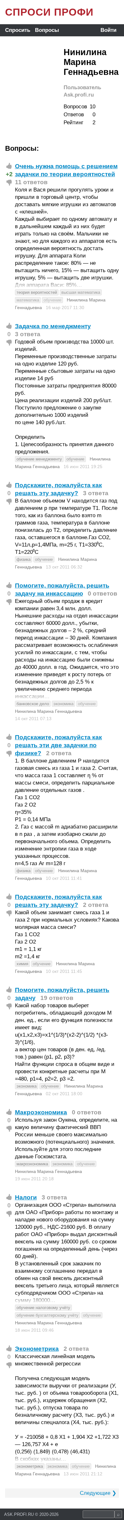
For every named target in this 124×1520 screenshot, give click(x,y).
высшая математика (80, 292)
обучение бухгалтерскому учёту (48, 1315)
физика (24, 559)
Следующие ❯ (98, 1493)
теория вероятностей (37, 292)
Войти (108, 30)
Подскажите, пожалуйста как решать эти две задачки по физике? (58, 745)
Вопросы (47, 30)
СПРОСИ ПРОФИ (49, 12)
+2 (9, 174)
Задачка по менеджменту (53, 326)
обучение (52, 300)
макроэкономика (32, 1164)
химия (22, 963)
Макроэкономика (41, 1112)
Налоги (26, 1197)
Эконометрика (37, 1348)
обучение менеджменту (39, 459)
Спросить (17, 30)
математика (28, 300)
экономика (63, 703)
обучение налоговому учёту (43, 1307)
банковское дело (33, 703)
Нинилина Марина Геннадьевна (48, 711)
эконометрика (30, 1466)
